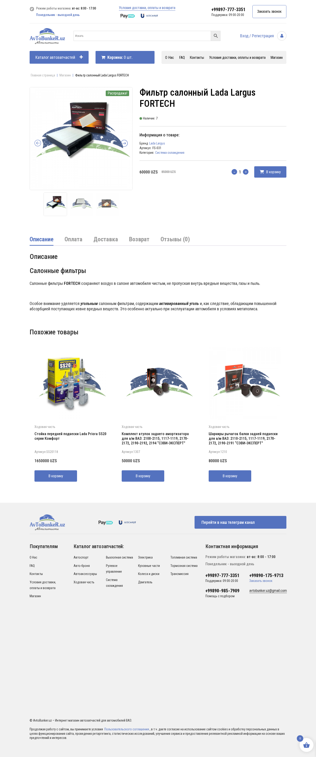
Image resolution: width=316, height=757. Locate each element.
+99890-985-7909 (222, 591)
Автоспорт (81, 557)
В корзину (273, 172)
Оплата (73, 239)
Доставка (105, 239)
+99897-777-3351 (228, 9)
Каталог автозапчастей (55, 57)
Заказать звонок (269, 11)
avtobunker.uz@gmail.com (268, 590)
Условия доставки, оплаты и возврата (147, 8)
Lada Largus (157, 143)
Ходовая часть (44, 427)
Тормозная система (184, 566)
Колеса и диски (148, 574)
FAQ (182, 57)
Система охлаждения (169, 152)
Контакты (197, 57)
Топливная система (183, 557)
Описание (41, 239)
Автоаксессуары (85, 574)
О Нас (169, 57)
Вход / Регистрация (257, 35)
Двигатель (145, 582)
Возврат (139, 239)
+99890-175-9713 (266, 575)
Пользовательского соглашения (127, 729)
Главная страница (43, 75)
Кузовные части (149, 566)
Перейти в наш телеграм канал (228, 522)
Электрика (145, 557)
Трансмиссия (179, 574)
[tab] (41, 240)
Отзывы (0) (175, 239)
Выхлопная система (119, 557)
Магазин (276, 57)
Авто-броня (82, 566)
